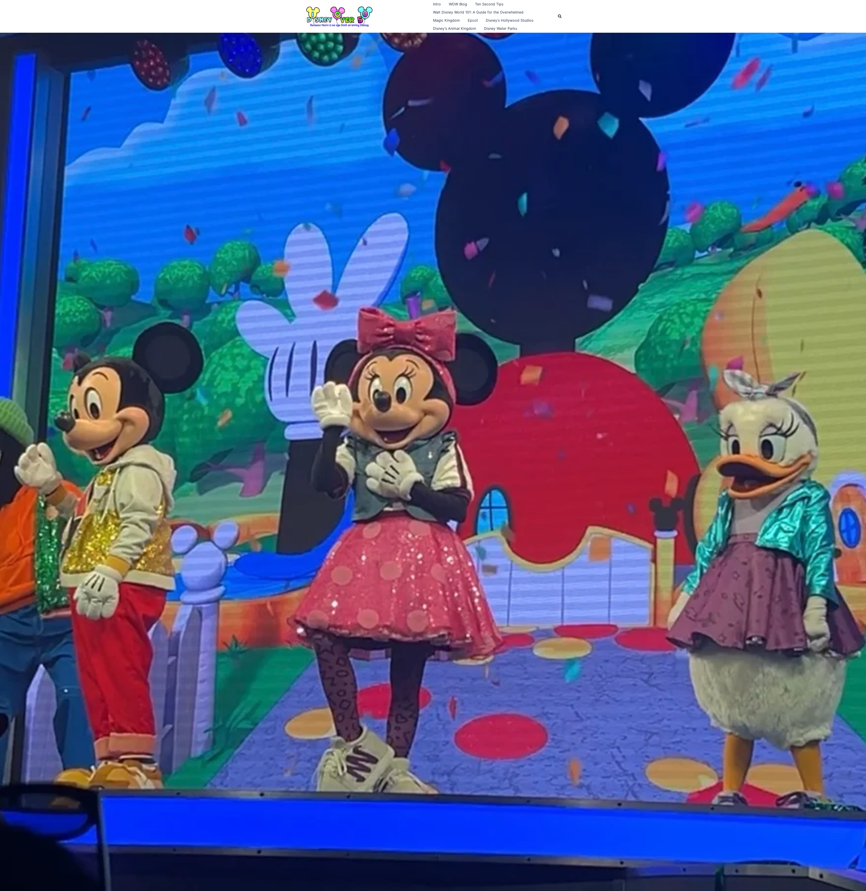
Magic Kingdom (446, 20)
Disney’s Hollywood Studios (509, 20)
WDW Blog (458, 4)
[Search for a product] (560, 16)
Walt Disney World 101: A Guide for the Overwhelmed (478, 12)
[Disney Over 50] (339, 16)
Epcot (473, 20)
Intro (437, 4)
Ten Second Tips (489, 4)
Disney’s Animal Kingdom (454, 28)
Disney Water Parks (500, 28)
